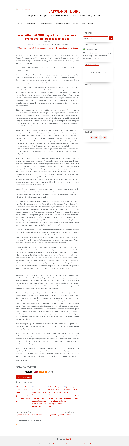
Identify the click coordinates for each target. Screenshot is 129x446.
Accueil (21, 23)
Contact (91, 23)
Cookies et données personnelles (88, 443)
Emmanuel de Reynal (34, 443)
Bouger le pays (32, 23)
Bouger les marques (63, 23)
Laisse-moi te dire (64, 11)
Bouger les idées (79, 23)
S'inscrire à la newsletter (24, 377)
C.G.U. (77, 443)
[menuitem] (21, 23)
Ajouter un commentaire (32, 426)
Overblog (69, 439)
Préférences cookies (102, 443)
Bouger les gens (46, 23)
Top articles (55, 443)
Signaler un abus (69, 443)
